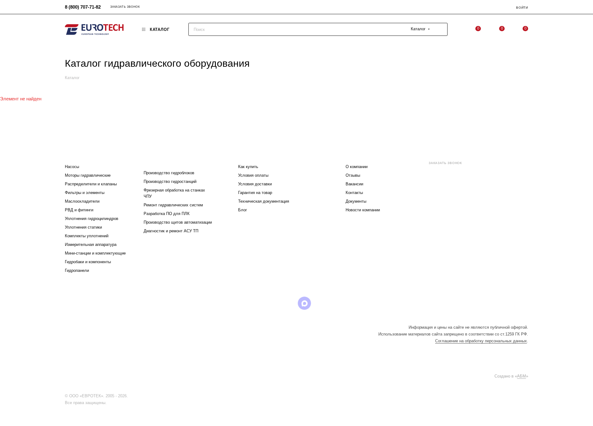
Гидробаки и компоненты (88, 261)
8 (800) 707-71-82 (83, 7)
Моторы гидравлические (88, 175)
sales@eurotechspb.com (454, 174)
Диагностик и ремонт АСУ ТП (171, 231)
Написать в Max (510, 214)
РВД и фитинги (79, 210)
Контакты (354, 192)
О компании (357, 166)
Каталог (75, 154)
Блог (242, 210)
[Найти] (440, 29)
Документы (356, 201)
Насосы (72, 166)
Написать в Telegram (475, 214)
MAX (304, 303)
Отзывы (353, 175)
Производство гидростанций (170, 181)
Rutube (288, 303)
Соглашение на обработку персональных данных (481, 341)
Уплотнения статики (83, 227)
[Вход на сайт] (130, 396)
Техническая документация (263, 201)
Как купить (248, 166)
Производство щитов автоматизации (178, 222)
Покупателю (253, 154)
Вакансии (354, 184)
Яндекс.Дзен (336, 303)
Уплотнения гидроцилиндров (91, 218)
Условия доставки (255, 184)
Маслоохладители (82, 201)
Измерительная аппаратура (90, 244)
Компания (358, 154)
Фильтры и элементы (84, 192)
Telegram (257, 303)
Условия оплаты (253, 175)
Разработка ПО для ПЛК (167, 213)
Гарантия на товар (255, 192)
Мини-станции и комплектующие (95, 253)
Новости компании (363, 210)
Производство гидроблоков (169, 173)
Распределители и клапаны (91, 184)
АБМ (521, 376)
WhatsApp (320, 303)
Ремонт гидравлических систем (173, 205)
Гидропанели (77, 270)
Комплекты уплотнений (86, 236)
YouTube (273, 303)
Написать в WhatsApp (441, 214)
